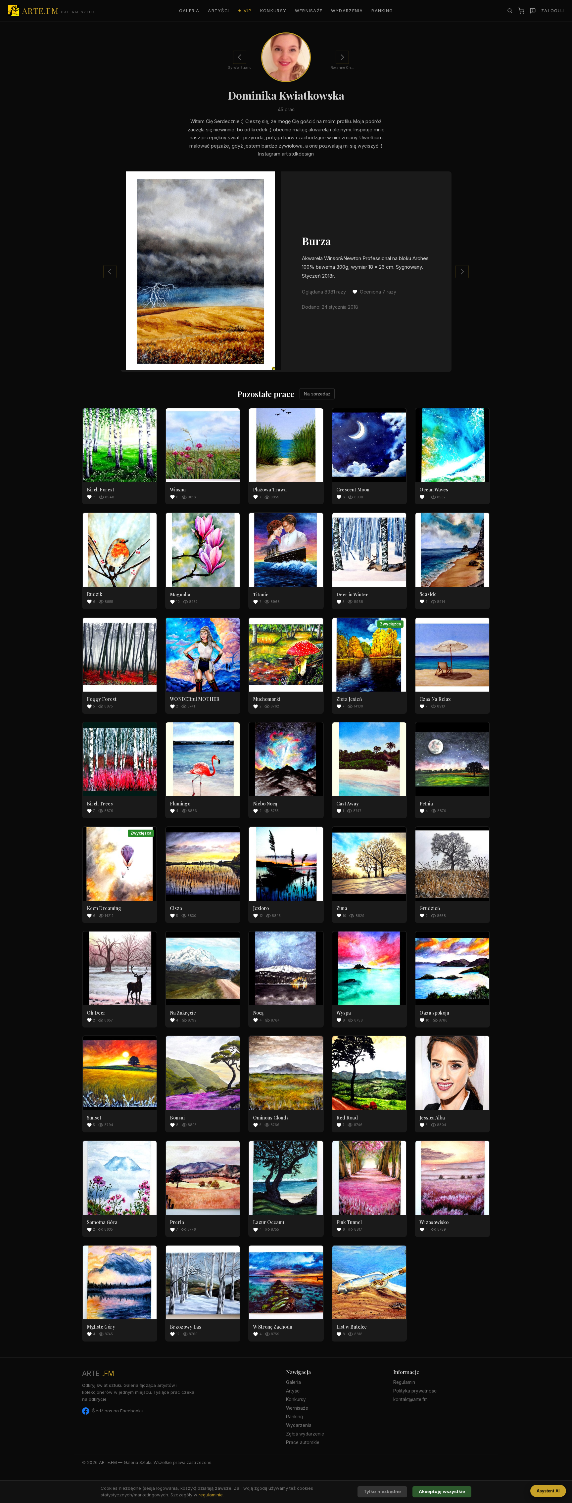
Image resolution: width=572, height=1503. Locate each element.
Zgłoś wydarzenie (305, 1433)
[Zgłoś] (533, 11)
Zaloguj (552, 10)
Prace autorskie (302, 1442)
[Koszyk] (521, 11)
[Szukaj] (510, 11)
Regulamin (404, 1382)
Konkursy (273, 10)
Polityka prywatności (415, 1390)
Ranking (382, 10)
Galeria (189, 10)
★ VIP (245, 10)
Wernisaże (309, 10)
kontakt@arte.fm (410, 1399)
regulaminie (211, 1494)
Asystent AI (548, 1490)
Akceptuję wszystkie (442, 1491)
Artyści (218, 10)
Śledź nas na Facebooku (117, 1410)
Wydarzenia (347, 10)
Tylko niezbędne (382, 1491)
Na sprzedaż (317, 393)
